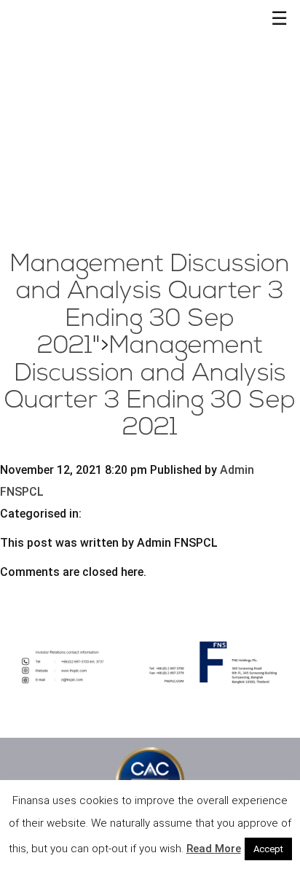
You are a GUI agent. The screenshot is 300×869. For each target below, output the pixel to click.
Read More (213, 848)
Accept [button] (268, 848)
